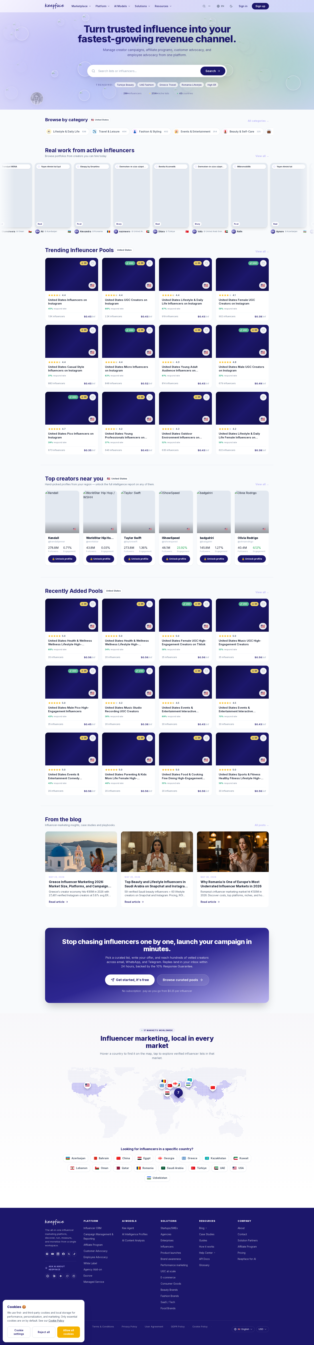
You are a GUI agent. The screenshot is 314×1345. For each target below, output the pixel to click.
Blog (201, 1228)
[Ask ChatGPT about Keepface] (47, 1276)
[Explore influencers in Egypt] (167, 1093)
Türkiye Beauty (125, 84)
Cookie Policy (200, 1326)
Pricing (241, 1252)
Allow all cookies (68, 1332)
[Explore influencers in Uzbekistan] (188, 1084)
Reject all (44, 1332)
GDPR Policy (178, 1326)
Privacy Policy (129, 1326)
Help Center (206, 1252)
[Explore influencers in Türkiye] (169, 1085)
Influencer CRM (92, 1228)
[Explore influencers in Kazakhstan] (189, 1080)
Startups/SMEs (169, 1228)
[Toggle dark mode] (231, 6)
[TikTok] (74, 1254)
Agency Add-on (93, 1269)
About (241, 1228)
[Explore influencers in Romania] (163, 1081)
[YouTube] (53, 1254)
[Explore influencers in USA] (87, 1085)
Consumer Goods (171, 1283)
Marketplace (80, 6)
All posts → (262, 825)
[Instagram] (47, 1254)
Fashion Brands (170, 1296)
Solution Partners (248, 1240)
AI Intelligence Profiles (135, 1234)
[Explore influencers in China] (212, 1087)
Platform (101, 6)
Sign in (243, 6)
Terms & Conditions (103, 1326)
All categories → (258, 120)
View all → (262, 156)
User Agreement (154, 1326)
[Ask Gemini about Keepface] (60, 1276)
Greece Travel (168, 84)
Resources (161, 6)
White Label (90, 1263)
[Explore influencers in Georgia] (175, 1083)
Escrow (88, 1275)
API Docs (204, 1259)
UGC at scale (168, 1271)
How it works (206, 1246)
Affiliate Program (93, 1244)
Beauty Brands (169, 1289)
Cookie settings (19, 1332)
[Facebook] (63, 1254)
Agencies (166, 1234)
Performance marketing (174, 1265)
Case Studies (206, 1234)
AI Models (120, 6)
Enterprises (167, 1240)
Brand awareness (171, 1259)
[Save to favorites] (92, 263)
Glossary (204, 1265)
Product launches (171, 1252)
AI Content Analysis (133, 1240)
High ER (212, 84)
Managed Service (94, 1281)
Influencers (167, 1246)
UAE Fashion (147, 84)
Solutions (141, 6)
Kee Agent (128, 1228)
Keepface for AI (247, 1259)
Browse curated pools (180, 980)
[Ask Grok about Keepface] (67, 1276)
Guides (203, 1240)
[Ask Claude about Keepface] (54, 1276)
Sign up (260, 6)
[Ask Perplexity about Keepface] (73, 1276)
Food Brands (168, 1308)
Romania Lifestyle (192, 84)
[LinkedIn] (58, 1254)
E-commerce (168, 1277)
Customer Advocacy (96, 1251)
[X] (69, 1254)
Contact (242, 1234)
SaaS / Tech (168, 1302)
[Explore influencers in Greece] (161, 1085)
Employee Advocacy (96, 1257)
